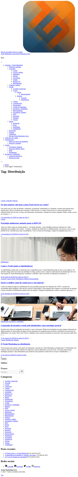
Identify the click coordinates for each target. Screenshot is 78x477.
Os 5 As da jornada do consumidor (16, 457)
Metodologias (17, 83)
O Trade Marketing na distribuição (15, 344)
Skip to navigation (6, 52)
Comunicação (17, 103)
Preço (15, 125)
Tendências (12, 134)
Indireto (19, 96)
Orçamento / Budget (19, 112)
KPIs (10, 150)
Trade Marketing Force (23, 54)
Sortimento (16, 127)
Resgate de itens (14, 158)
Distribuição (25, 100)
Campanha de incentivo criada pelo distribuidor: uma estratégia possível (31, 325)
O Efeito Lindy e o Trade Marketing (16, 453)
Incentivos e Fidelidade (12, 154)
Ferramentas (17, 105)
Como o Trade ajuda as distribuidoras (17, 266)
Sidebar (4, 359)
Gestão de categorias (19, 107)
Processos (16, 116)
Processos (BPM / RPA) (16, 149)
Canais (15, 70)
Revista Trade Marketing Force (19, 136)
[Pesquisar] (22, 371)
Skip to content (18, 52)
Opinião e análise (14, 85)
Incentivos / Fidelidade (20, 109)
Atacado (24, 98)
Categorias (8, 386)
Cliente (15, 101)
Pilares (11, 121)
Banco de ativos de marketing (18, 141)
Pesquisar (4, 368)
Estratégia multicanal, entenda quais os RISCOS (21, 223)
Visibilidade (17, 129)
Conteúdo (9, 201)
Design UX (16, 81)
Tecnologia (16, 78)
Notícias (11, 132)
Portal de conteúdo (15, 67)
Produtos (16, 118)
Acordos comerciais (19, 89)
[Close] (1, 62)
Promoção (16, 123)
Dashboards (13, 152)
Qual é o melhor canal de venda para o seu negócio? (22, 283)
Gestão (11, 87)
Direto (19, 92)
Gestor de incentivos (15, 156)
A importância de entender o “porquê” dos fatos (20, 455)
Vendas (15, 80)
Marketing (16, 74)
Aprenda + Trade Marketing (14, 65)
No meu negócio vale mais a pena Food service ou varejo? (25, 205)
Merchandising (18, 110)
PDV (14, 114)
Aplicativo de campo (11, 138)
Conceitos (12, 69)
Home (7, 165)
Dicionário (12, 130)
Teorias (15, 76)
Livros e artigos (18, 72)
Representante (25, 94)
